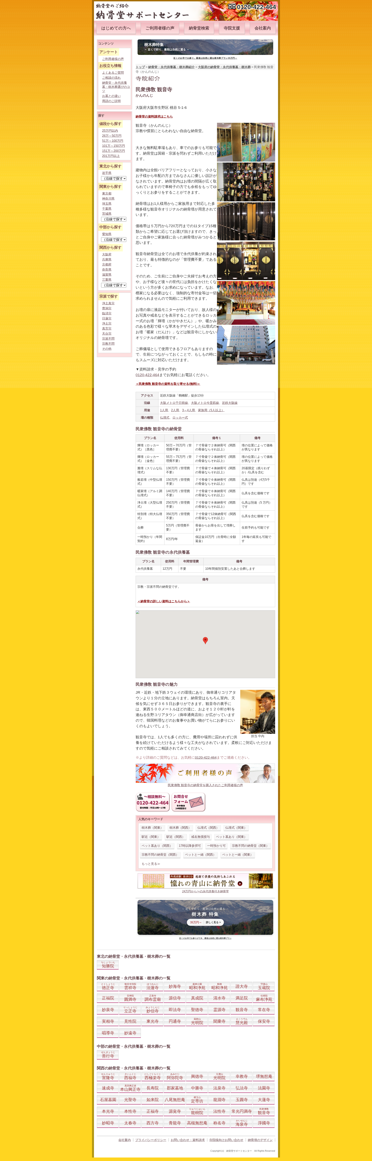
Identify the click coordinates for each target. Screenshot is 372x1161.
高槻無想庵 (197, 1123)
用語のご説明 (111, 101)
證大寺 (242, 986)
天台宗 (106, 333)
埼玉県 (106, 203)
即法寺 (175, 1009)
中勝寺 (197, 1088)
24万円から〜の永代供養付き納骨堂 (205, 891)
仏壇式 (164, 417)
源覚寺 (175, 1111)
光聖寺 (130, 1099)
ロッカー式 (180, 417)
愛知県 (106, 234)
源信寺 (175, 998)
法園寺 (264, 1088)
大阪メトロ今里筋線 (205, 402)
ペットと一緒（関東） (237, 854)
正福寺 (152, 1111)
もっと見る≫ (151, 863)
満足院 (242, 998)
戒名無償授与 (200, 836)
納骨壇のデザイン (260, 1140)
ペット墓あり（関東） (231, 836)
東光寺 (152, 1021)
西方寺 (152, 1123)
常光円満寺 (242, 1111)
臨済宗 (106, 313)
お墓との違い (111, 96)
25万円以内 (110, 130)
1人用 (164, 410)
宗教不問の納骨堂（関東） (250, 845)
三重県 (106, 279)
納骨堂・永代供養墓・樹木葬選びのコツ (116, 87)
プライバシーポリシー (150, 1140)
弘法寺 (242, 1088)
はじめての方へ (116, 28)
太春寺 (130, 1123)
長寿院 (152, 1088)
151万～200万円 (113, 150)
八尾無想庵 (175, 1099)
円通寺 (175, 1021)
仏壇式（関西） (208, 827)
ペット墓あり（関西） (157, 845)
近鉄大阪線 (230, 402)
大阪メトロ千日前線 (174, 402)
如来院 (152, 1099)
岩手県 (106, 173)
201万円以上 (111, 156)
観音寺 (242, 1009)
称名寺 (219, 1123)
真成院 (197, 998)
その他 (106, 348)
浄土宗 (106, 323)
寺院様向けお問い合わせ (226, 1140)
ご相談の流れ (111, 77)
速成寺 (108, 1088)
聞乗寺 (219, 1021)
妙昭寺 (108, 1123)
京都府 (106, 264)
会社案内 (263, 28)
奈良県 (106, 269)
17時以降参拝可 (190, 845)
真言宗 (106, 328)
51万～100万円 (112, 140)
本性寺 (130, 1111)
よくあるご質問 (113, 72)
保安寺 (264, 1021)
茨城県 (106, 213)
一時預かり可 (216, 845)
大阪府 (106, 254)
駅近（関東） (151, 836)
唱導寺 (108, 1033)
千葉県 (106, 208)
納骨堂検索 (199, 28)
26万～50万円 (111, 135)
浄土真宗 (108, 303)
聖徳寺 (197, 1009)
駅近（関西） (175, 836)
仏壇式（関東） (236, 827)
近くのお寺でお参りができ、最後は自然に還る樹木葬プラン (205, 938)
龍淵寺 (219, 1099)
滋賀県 (106, 274)
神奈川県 (108, 198)
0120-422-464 (256, 6)
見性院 (130, 1021)
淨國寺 (264, 1123)
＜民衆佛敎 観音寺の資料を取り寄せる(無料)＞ (168, 383)
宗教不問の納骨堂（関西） (160, 854)
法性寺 (219, 1111)
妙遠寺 (130, 1033)
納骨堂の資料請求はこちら (154, 116)
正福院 (108, 998)
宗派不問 (108, 338)
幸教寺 (242, 1076)
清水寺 (219, 998)
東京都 (106, 193)
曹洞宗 (106, 308)
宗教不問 (108, 343)
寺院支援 (232, 28)
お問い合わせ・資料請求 (188, 1140)
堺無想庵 (264, 1076)
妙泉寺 (108, 1009)
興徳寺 (197, 1076)
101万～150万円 (113, 145)
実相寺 (108, 1021)
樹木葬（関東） (152, 827)
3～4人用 (188, 410)
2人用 (175, 410)
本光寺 (108, 1111)
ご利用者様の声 (160, 28)
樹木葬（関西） (180, 827)
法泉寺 (219, 1088)
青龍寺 (175, 1123)
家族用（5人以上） (211, 410)
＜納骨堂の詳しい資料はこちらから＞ (163, 601)
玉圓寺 (242, 1099)
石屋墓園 (108, 1099)
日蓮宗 (106, 318)
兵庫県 (106, 259)
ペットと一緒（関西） (200, 854)
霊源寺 (219, 1009)
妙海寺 (175, 986)
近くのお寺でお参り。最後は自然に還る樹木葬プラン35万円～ (205, 58)
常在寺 (264, 1009)
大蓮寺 (264, 1099)
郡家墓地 (175, 1088)
